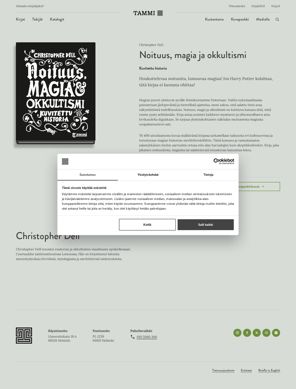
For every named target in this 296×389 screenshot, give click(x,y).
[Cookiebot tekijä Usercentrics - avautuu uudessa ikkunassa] (216, 161)
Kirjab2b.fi (258, 6)
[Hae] (277, 19)
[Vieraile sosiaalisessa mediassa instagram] (237, 333)
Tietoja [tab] (208, 174)
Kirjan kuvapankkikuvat (243, 186)
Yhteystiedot (237, 6)
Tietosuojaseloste (223, 370)
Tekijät (37, 19)
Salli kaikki (205, 224)
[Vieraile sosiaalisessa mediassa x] (257, 333)
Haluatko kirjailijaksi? (30, 6)
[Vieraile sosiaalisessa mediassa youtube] (266, 333)
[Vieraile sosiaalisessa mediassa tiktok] (276, 333)
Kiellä (147, 224)
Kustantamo (214, 19)
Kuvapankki (240, 19)
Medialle (263, 19)
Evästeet (246, 370)
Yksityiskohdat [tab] (148, 174)
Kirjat (20, 19)
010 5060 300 (147, 337)
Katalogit (57, 19)
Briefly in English (269, 370)
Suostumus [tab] (88, 174)
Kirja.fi (275, 6)
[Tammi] (148, 13)
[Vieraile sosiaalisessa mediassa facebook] (247, 333)
